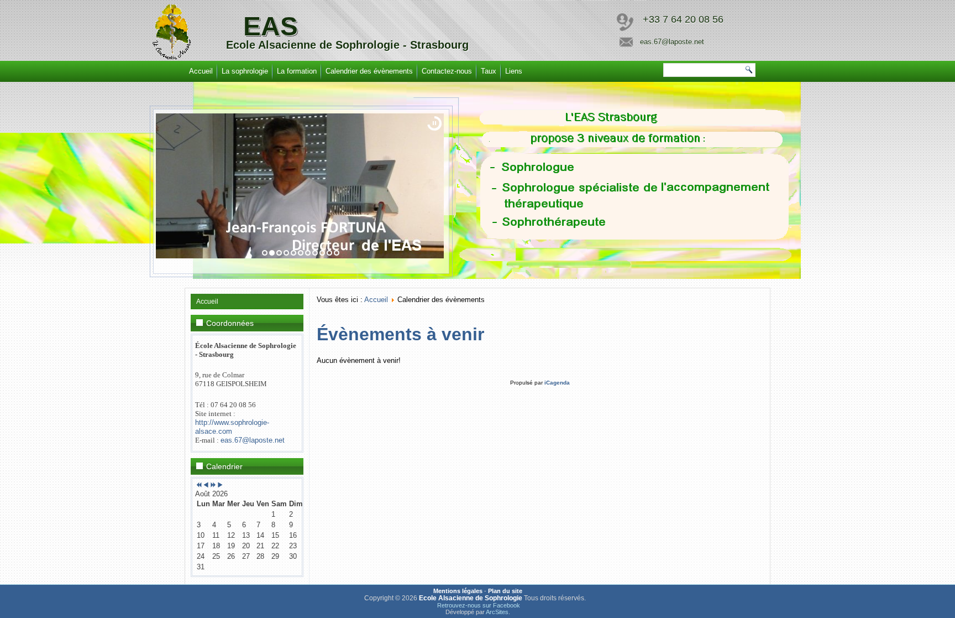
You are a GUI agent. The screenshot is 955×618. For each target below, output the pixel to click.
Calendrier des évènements (369, 71)
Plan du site (505, 591)
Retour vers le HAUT (911, 606)
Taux (488, 71)
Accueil (201, 71)
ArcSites (497, 612)
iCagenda (557, 383)
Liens (513, 71)
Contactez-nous (447, 71)
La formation (297, 71)
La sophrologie (245, 71)
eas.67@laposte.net (253, 440)
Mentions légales (457, 591)
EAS (270, 26)
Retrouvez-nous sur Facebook (478, 605)
